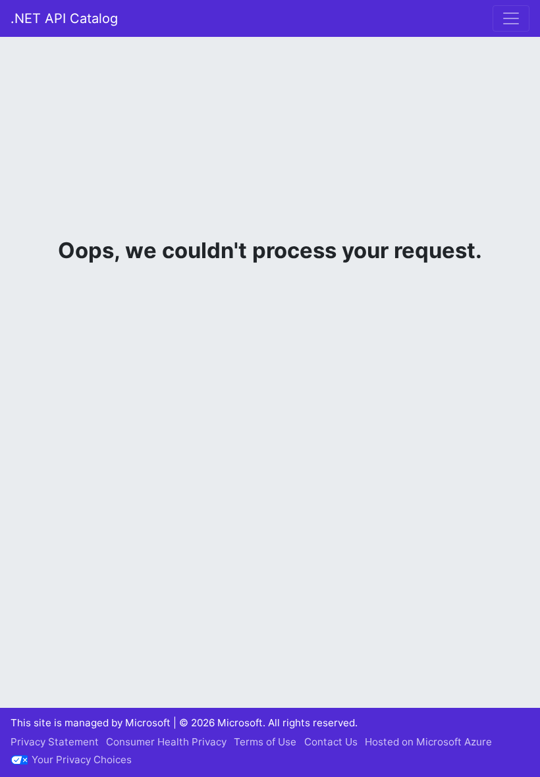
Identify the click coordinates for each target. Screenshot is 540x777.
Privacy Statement (55, 742)
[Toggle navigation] (511, 18)
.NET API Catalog (64, 18)
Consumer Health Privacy (166, 742)
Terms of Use (265, 742)
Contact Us (331, 742)
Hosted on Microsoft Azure (428, 742)
